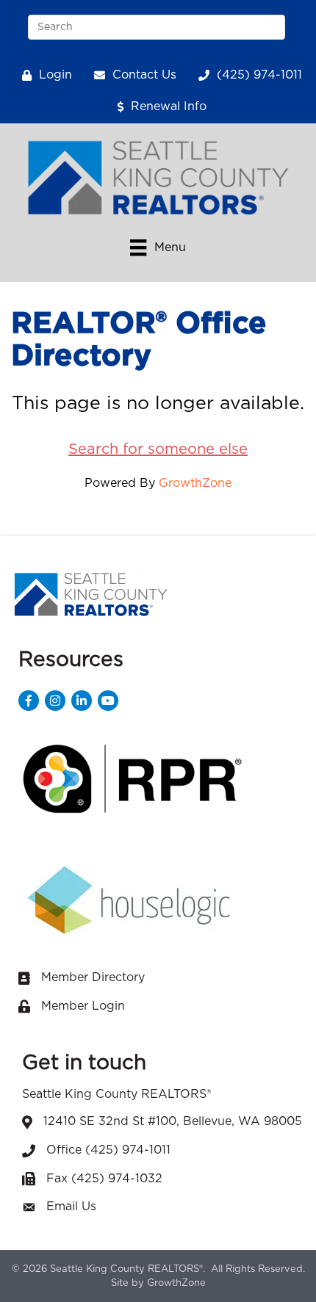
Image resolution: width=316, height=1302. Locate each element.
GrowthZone (195, 483)
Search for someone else (158, 449)
